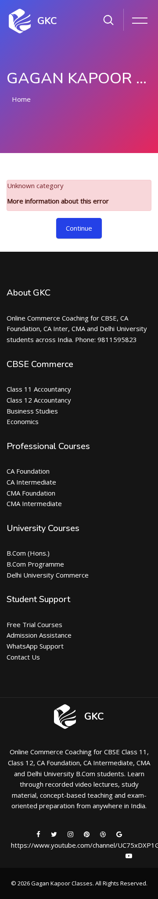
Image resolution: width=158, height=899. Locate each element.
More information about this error (58, 200)
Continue (79, 228)
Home (21, 99)
